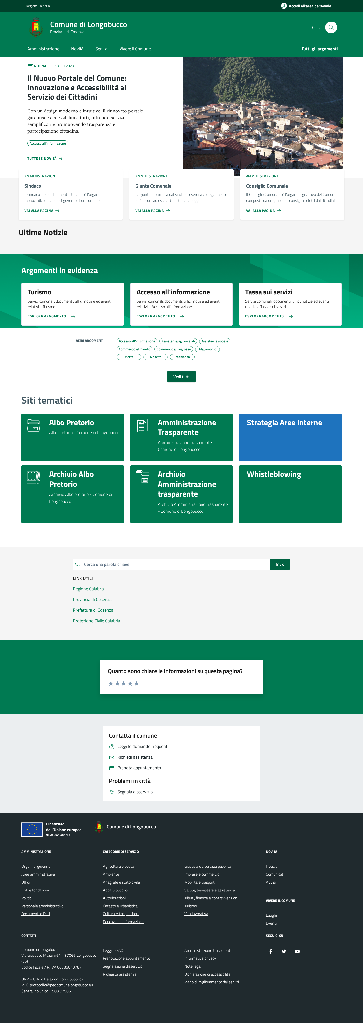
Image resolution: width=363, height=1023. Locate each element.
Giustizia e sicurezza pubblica (207, 866)
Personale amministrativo (42, 906)
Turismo (190, 906)
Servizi (101, 48)
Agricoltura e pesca (118, 866)
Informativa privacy (200, 958)
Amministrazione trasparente (208, 950)
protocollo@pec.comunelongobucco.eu (61, 985)
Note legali (193, 966)
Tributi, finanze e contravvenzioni (211, 898)
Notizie (271, 866)
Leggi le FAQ (113, 950)
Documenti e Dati (35, 914)
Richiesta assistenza (119, 974)
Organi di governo (35, 866)
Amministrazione (43, 48)
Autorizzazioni (114, 898)
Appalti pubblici (115, 890)
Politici (26, 898)
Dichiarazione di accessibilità (207, 974)
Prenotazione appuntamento (126, 958)
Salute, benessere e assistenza (209, 890)
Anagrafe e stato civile (121, 882)
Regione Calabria (38, 5)
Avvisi (271, 882)
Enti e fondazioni (35, 890)
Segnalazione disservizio (122, 966)
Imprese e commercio (201, 874)
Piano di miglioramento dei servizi (211, 982)
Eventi (271, 923)
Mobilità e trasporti (199, 882)
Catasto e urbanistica (120, 906)
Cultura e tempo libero (121, 914)
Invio (280, 564)
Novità (77, 48)
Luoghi (271, 915)
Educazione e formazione (123, 922)
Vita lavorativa (196, 914)
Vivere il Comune (135, 48)
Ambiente (111, 874)
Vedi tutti (181, 376)
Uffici (25, 882)
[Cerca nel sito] (331, 27)
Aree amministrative (38, 874)
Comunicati (275, 874)
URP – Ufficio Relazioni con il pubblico (52, 979)
